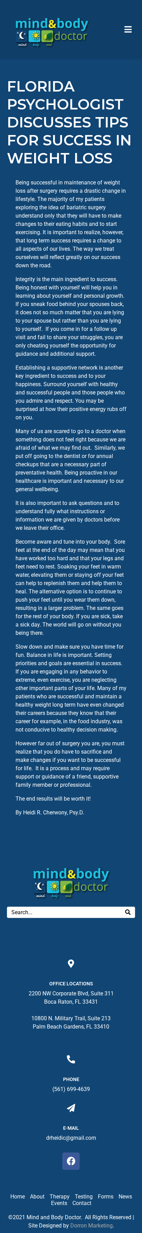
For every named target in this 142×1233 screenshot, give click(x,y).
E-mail (71, 1128)
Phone (71, 1079)
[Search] (128, 912)
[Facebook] (71, 1161)
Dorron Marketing (91, 1225)
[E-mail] (71, 1108)
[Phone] (71, 1059)
